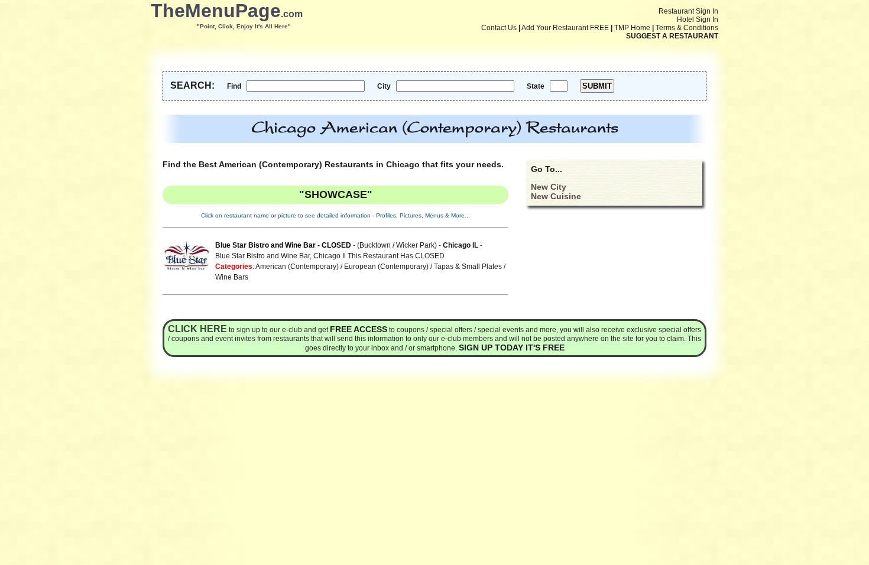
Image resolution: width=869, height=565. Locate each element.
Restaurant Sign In (688, 11)
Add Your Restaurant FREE (565, 28)
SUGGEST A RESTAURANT (672, 36)
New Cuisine (556, 196)
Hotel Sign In (697, 19)
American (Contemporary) (297, 266)
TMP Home (632, 28)
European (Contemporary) (386, 266)
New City (548, 186)
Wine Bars (231, 277)
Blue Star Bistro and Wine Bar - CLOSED (283, 245)
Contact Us (499, 28)
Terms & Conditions (687, 28)
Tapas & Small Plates (468, 266)
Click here (197, 329)
